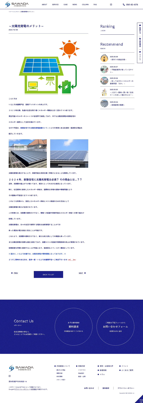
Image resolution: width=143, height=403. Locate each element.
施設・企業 (82, 376)
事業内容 (59, 373)
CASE (66, 4)
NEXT (81, 273)
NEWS (75, 4)
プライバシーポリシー (126, 388)
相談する (140, 30)
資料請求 (140, 43)
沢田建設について (63, 366)
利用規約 (34, 389)
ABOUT (44, 4)
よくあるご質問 (127, 370)
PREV (16, 273)
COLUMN (85, 4)
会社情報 (59, 376)
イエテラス (82, 370)
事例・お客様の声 (106, 366)
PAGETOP (141, 401)
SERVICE (55, 4)
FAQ (95, 4)
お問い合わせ (89, 388)
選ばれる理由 (61, 370)
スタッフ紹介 (61, 380)
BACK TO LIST (48, 274)
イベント (140, 57)
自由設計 (81, 373)
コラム (102, 374)
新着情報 (103, 370)
